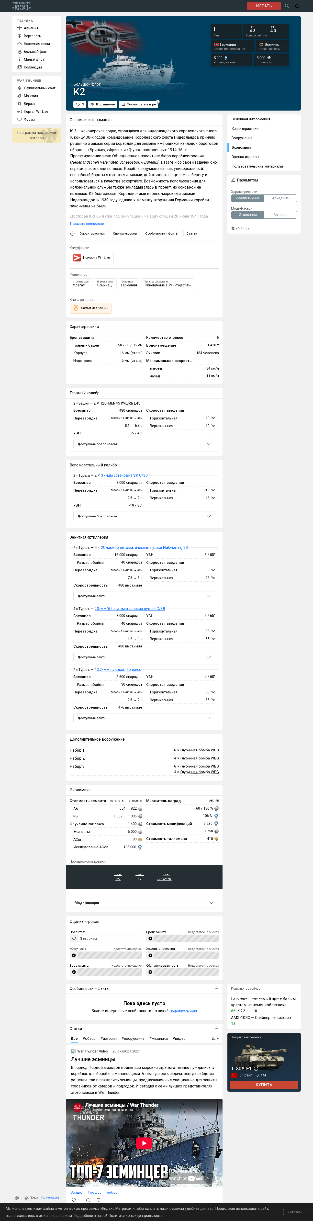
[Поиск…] (287, 6)
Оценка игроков (125, 233)
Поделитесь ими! (183, 1011)
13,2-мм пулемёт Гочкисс (118, 669)
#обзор (112, 1192)
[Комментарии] (88, 1200)
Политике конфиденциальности (135, 1215)
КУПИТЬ (264, 1085)
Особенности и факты (161, 233)
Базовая (280, 215)
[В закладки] (98, 1200)
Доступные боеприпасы (97, 444)
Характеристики (92, 233)
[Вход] (297, 6)
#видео (77, 1192)
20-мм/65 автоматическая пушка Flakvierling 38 (144, 547)
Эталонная (248, 215)
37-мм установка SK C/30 (124, 475)
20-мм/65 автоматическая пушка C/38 (130, 608)
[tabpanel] (144, 427)
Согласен (295, 1212)
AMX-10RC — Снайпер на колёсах (261, 1017)
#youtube (94, 1192)
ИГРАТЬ (264, 6)
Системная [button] (50, 1198)
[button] (16, 1198)
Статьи (192, 233)
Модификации (87, 903)
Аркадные (280, 198)
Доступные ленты (92, 596)
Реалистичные (248, 198)
